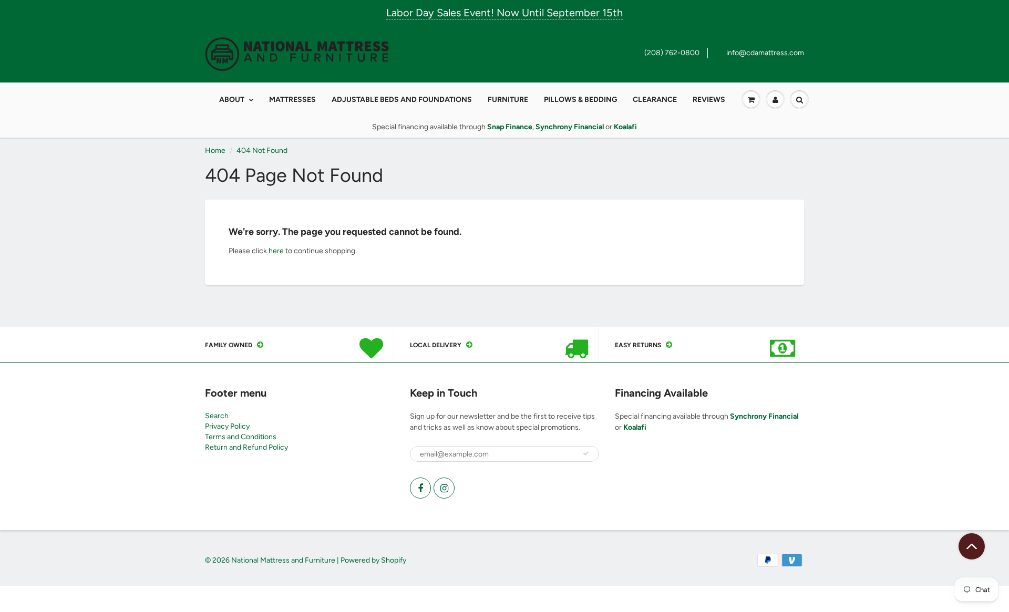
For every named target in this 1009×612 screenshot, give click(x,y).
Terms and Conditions (240, 436)
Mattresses (292, 99)
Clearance (655, 99)
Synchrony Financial (764, 416)
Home (215, 150)
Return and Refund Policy (246, 447)
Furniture (508, 99)
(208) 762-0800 (671, 52)
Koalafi (634, 427)
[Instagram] (444, 488)
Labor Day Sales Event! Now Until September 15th (504, 12)
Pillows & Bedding (580, 99)
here (276, 250)
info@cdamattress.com (765, 52)
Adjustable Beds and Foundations (402, 99)
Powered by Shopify (373, 560)
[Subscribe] (586, 453)
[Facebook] (420, 488)
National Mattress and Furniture (283, 560)
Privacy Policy (227, 426)
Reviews (709, 99)
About (231, 99)
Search (217, 415)
